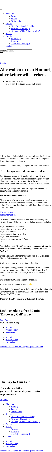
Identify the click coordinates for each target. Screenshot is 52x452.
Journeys (15, 41)
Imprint (9, 327)
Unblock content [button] (7, 212)
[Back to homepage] (18, 6)
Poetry (14, 18)
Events (9, 36)
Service (9, 23)
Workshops (16, 38)
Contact (9, 46)
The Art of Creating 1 (20, 43)
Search (3, 51)
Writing (14, 16)
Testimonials (16, 21)
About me (10, 14)
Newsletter (10, 332)
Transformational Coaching (23, 26)
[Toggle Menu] (1, 9)
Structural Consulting (20, 28)
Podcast (9, 33)
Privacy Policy (12, 330)
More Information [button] (8, 215)
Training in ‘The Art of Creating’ (25, 31)
